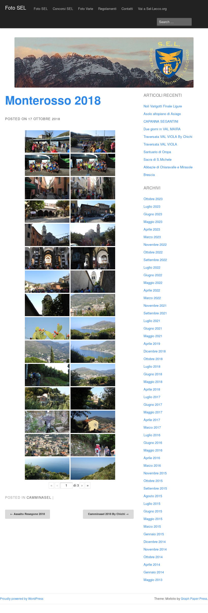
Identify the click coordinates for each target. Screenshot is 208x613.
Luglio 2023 (152, 206)
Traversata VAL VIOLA (160, 144)
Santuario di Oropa (157, 151)
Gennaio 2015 (154, 533)
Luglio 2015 (152, 503)
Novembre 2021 (155, 305)
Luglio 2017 (152, 396)
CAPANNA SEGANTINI (161, 121)
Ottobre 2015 (153, 480)
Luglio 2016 (152, 434)
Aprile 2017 (152, 419)
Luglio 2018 (152, 366)
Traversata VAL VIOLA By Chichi (168, 136)
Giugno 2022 (153, 274)
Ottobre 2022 (153, 252)
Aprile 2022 (152, 290)
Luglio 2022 (152, 267)
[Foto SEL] (104, 62)
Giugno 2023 (153, 214)
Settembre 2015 (155, 488)
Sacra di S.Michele (157, 159)
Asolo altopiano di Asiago (162, 113)
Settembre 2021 (155, 313)
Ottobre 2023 (153, 198)
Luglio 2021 (152, 320)
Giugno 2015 (153, 511)
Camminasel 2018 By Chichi (108, 514)
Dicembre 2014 (155, 541)
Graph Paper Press (194, 598)
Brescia (149, 174)
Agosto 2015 (153, 495)
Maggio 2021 (153, 335)
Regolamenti (107, 8)
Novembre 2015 (155, 473)
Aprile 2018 (152, 389)
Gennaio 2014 (154, 572)
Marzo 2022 (152, 297)
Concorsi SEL (63, 8)
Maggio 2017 (153, 412)
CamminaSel (39, 497)
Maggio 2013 (153, 579)
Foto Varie (85, 8)
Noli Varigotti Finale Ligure (163, 106)
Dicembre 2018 (155, 351)
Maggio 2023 (153, 221)
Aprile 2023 (152, 229)
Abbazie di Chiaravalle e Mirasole (168, 167)
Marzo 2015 (152, 526)
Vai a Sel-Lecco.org (152, 8)
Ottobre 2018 (153, 358)
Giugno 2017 (153, 404)
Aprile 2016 (152, 457)
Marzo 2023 (152, 236)
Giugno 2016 (153, 442)
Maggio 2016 (153, 450)
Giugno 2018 (153, 374)
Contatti (127, 8)
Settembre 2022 (155, 259)
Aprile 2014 (152, 564)
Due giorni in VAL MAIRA (162, 128)
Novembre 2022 (155, 244)
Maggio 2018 (153, 381)
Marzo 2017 (152, 427)
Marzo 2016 (152, 465)
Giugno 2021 (153, 328)
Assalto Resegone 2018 (27, 514)
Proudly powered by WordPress (21, 598)
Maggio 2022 (153, 282)
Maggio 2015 (153, 518)
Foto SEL (15, 7)
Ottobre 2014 (153, 556)
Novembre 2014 (155, 549)
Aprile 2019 (152, 343)
